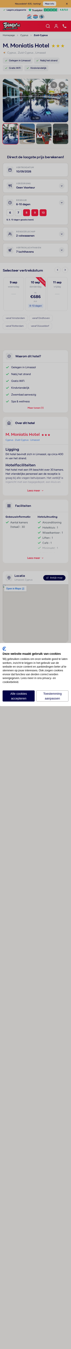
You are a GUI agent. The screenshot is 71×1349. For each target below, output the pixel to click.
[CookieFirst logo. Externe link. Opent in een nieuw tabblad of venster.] (4, 649)
